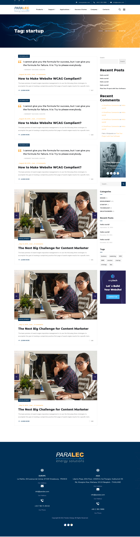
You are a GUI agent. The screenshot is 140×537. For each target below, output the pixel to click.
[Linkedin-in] (21, 2)
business (103, 256)
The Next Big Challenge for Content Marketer (53, 248)
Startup (103, 205)
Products (39, 9)
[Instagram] (25, 2)
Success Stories (81, 9)
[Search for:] (113, 184)
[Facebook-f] (16, 2)
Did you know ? (111, 31)
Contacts (106, 9)
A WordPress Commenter (110, 105)
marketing (113, 256)
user (33, 74)
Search (102, 58)
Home (101, 31)
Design (102, 198)
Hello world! (104, 75)
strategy (104, 265)
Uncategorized (106, 211)
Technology (24, 56)
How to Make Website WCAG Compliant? (49, 78)
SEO (120, 256)
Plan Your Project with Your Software (113, 88)
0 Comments (41, 74)
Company (94, 9)
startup (118, 260)
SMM (102, 260)
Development (24, 238)
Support (51, 9)
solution (109, 260)
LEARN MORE (25, 90)
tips (111, 265)
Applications (64, 9)
